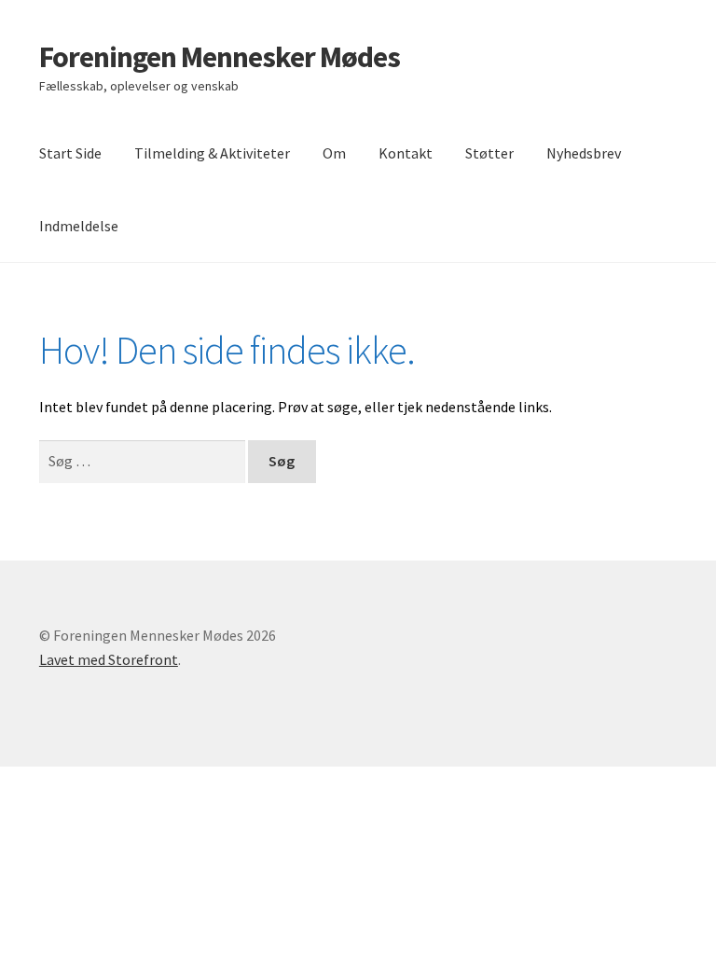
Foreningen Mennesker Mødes (219, 57)
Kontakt (406, 153)
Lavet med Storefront (108, 659)
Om (334, 153)
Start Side (70, 153)
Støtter (489, 153)
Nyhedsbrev (583, 153)
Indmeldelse (78, 225)
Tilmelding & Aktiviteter (212, 153)
